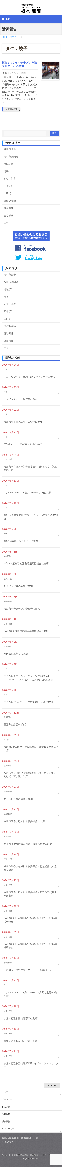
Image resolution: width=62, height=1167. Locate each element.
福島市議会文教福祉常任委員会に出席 (24, 821)
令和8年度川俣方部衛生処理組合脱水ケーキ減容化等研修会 (31, 920)
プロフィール (8, 1099)
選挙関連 (8, 208)
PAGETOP (52, 1086)
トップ (5, 1092)
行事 (23, 73)
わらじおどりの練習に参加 (18, 586)
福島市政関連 (11, 156)
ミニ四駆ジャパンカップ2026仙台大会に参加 (28, 702)
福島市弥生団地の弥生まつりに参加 (23, 421)
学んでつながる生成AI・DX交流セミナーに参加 (29, 376)
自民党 (7, 193)
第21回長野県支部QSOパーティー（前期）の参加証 (31, 517)
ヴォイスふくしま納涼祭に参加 (21, 399)
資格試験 (8, 215)
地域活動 (8, 164)
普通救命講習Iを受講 (15, 724)
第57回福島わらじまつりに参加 (21, 541)
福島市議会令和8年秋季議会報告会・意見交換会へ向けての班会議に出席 (31, 775)
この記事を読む (11, 109)
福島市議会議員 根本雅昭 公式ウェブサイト (35, 1155)
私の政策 (6, 1107)
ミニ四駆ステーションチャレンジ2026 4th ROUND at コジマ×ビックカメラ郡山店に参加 (29, 678)
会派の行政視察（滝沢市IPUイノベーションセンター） (31, 1065)
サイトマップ (8, 1129)
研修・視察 (10, 178)
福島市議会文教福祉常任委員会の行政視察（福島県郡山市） (30, 468)
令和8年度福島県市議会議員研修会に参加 (26, 631)
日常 (6, 223)
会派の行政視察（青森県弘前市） (22, 1018)
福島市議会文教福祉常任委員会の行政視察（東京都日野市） (30, 868)
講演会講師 (10, 200)
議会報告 (6, 1121)
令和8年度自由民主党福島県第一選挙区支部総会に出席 (31, 749)
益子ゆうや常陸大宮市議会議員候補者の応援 (28, 843)
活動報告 (6, 1114)
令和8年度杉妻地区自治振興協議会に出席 (26, 563)
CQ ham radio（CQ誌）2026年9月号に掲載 (27, 492)
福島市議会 (10, 149)
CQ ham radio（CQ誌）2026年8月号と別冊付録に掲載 (31, 994)
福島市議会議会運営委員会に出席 (22, 608)
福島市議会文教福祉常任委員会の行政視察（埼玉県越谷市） (30, 894)
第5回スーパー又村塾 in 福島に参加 (23, 444)
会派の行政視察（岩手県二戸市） (22, 1040)
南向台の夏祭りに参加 (16, 653)
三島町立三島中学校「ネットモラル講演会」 (28, 970)
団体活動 (8, 186)
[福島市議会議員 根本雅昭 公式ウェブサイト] (31, 9)
